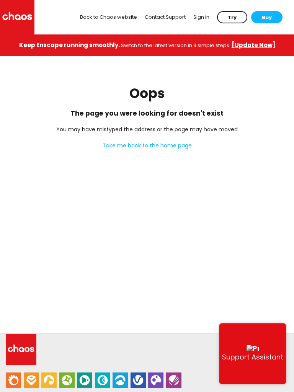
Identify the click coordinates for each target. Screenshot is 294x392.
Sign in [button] (201, 17)
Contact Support (165, 17)
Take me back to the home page (147, 145)
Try (232, 17)
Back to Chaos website (108, 17)
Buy (267, 17)
